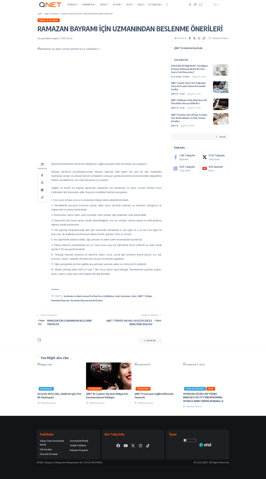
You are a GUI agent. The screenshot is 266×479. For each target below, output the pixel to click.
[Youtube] (214, 168)
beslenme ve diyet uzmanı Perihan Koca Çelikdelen (89, 296)
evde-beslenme (123, 296)
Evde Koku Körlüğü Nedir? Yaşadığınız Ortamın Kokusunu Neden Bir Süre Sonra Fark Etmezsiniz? (189, 68)
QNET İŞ (174, 94)
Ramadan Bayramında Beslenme (87, 300)
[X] (214, 157)
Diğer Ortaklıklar (195, 389)
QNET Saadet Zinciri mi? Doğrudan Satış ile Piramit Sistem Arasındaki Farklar (188, 86)
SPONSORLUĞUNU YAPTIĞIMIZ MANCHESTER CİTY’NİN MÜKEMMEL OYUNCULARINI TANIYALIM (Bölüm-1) (203, 397)
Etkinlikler (94, 389)
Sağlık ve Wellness (48, 20)
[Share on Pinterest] (42, 190)
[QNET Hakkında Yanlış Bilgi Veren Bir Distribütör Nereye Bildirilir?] (220, 104)
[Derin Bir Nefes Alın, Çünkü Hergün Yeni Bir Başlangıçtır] (60, 376)
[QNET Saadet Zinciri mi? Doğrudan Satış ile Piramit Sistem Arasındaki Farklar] (220, 87)
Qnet (134, 296)
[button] (167, 4)
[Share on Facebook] (189, 38)
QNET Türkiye (145, 296)
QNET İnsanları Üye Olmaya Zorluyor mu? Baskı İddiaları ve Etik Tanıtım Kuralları (189, 118)
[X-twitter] (133, 445)
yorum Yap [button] (151, 340)
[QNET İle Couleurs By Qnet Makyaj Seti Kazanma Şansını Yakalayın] (108, 376)
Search (222, 136)
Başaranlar (46, 389)
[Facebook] (185, 157)
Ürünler (186, 76)
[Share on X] (194, 38)
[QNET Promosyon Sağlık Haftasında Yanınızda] (157, 376)
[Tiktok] (147, 445)
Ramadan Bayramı (60, 300)
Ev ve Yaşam (176, 76)
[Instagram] (185, 168)
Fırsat (182, 94)
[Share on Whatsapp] (199, 38)
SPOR (210, 389)
